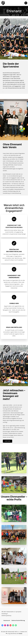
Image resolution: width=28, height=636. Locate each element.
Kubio (20, 633)
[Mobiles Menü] (25, 3)
